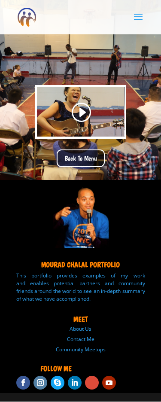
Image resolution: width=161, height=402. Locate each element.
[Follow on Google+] (92, 383)
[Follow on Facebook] (23, 383)
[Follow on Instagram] (40, 383)
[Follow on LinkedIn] (75, 383)
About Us (80, 328)
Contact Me (80, 339)
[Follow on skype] (57, 383)
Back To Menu (80, 158)
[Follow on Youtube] (109, 383)
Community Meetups (81, 349)
